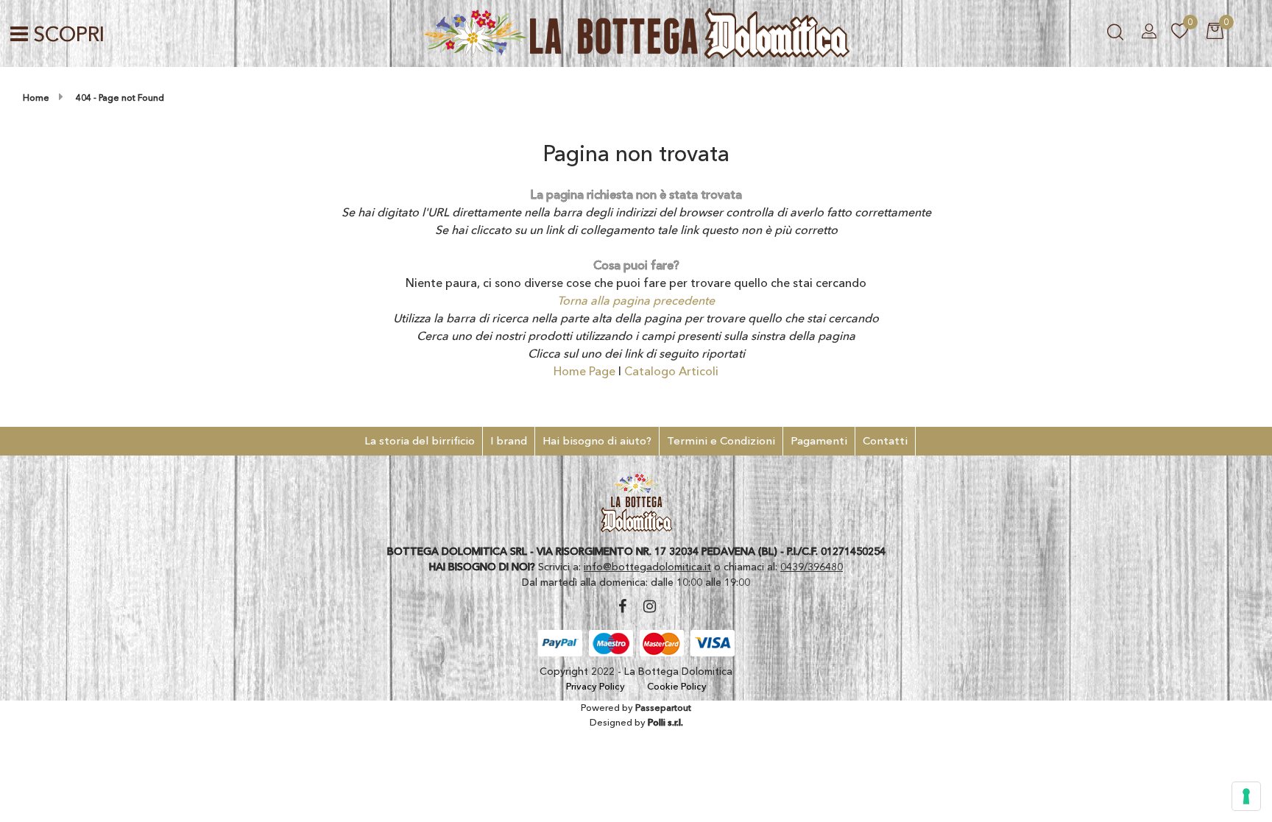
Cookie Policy (677, 686)
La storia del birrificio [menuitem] (419, 440)
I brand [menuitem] (508, 440)
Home (36, 97)
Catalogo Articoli (671, 371)
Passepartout (663, 707)
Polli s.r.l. (665, 722)
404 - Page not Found (120, 97)
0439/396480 (811, 566)
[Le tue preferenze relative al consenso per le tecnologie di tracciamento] (1246, 796)
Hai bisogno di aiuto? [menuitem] (597, 440)
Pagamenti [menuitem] (819, 440)
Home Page (586, 371)
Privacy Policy (595, 686)
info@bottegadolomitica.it (647, 566)
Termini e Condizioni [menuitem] (721, 440)
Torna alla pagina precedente (636, 300)
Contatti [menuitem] (885, 440)
